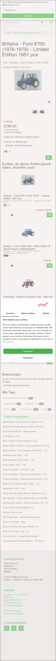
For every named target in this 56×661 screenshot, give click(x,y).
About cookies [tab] (28, 313)
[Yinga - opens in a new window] (43, 304)
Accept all (28, 351)
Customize (28, 358)
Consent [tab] (10, 313)
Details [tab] (46, 313)
